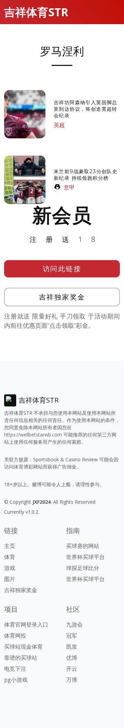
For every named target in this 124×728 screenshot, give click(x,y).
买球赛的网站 (82, 546)
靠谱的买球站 (20, 657)
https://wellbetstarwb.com (33, 434)
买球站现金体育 (23, 646)
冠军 (71, 635)
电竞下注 (15, 668)
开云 (71, 668)
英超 (59, 125)
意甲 (69, 187)
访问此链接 (62, 268)
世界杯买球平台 (85, 557)
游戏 (9, 568)
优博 (71, 657)
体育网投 (15, 635)
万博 (71, 679)
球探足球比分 (82, 568)
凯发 (71, 646)
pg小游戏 (16, 679)
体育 (9, 557)
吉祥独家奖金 (62, 297)
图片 (9, 579)
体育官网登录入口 (26, 624)
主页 (9, 546)
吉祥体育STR (36, 11)
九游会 (74, 624)
